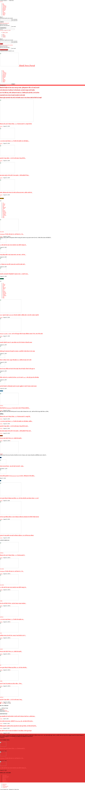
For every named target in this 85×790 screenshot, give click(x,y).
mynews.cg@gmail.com (9, 737)
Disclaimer (4, 783)
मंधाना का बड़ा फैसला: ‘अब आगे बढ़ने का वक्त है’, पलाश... (12, 466)
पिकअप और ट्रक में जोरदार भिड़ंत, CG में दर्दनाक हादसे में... (12, 555)
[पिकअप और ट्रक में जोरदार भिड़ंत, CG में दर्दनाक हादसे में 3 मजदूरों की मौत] (16, 121)
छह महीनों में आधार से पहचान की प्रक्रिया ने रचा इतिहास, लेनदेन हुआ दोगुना (16, 730)
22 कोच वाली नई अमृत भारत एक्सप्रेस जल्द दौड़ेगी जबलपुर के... (13, 245)
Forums (3, 35)
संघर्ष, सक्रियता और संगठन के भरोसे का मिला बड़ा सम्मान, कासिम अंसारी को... (16, 192)
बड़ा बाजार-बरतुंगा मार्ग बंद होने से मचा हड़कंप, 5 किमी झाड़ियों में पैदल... (14, 175)
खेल (3, 11)
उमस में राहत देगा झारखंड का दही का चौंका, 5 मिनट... (11, 683)
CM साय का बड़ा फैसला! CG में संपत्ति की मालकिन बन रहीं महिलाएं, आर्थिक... (16, 421)
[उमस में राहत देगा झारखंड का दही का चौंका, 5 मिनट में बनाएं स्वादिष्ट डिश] (9, 680)
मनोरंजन (3, 13)
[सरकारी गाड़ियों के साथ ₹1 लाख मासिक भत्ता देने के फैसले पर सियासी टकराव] (2, 340)
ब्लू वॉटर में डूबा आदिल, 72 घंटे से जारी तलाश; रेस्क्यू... (11, 699)
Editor (1, 126)
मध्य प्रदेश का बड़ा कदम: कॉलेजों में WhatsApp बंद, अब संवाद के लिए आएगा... (16, 721)
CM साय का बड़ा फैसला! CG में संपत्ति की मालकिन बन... (12, 619)
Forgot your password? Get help (6, 45)
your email (14, 26)
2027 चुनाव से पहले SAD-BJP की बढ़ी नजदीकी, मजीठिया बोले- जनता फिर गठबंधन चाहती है (19, 315)
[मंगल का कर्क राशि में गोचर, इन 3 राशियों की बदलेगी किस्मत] (9, 452)
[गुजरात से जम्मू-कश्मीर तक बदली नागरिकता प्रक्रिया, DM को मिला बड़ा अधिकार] (10, 533)
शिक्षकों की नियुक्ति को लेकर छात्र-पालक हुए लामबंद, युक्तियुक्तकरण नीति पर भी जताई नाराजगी (19, 87)
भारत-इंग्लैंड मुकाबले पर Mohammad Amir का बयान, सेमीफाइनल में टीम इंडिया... (17, 475)
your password (14, 20)
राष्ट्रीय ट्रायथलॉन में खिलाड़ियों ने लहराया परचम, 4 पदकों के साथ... (14, 274)
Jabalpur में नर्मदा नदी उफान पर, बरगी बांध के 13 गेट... (12, 234)
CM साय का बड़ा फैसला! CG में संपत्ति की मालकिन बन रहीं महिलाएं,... (14, 141)
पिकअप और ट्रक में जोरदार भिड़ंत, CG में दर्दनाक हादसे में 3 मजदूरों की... (15, 416)
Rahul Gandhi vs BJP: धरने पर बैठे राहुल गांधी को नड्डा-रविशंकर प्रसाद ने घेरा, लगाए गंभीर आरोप (21, 333)
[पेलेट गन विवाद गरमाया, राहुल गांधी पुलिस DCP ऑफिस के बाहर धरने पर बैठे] (2, 357)
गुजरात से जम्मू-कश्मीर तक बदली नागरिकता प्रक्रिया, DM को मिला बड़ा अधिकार (17, 535)
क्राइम (3, 205)
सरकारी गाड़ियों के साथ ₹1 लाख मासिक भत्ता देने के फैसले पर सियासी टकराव (16, 342)
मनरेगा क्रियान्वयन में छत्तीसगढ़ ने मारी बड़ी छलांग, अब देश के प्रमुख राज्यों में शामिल (17, 90)
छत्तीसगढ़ (4, 8)
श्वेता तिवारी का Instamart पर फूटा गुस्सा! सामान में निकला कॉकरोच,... (15, 408)
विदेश (3, 4)
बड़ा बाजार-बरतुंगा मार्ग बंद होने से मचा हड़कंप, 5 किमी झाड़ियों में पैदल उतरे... (16, 431)
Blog (3, 34)
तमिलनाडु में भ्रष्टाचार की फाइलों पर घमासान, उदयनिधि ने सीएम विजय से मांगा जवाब (17, 351)
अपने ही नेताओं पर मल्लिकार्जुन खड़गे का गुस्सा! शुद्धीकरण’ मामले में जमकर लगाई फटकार (18, 386)
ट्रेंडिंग (3, 14)
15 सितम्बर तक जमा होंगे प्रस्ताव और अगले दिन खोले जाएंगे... (13, 264)
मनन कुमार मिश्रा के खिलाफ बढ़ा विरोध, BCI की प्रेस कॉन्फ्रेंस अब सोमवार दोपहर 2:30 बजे (19, 498)
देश (3, 3)
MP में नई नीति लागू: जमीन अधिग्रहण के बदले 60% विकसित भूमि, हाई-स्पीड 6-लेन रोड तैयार (19, 92)
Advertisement (5, 786)
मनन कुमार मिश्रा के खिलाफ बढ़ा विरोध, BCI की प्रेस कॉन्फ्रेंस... (13, 667)
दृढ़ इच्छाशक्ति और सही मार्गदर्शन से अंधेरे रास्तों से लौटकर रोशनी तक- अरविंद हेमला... (17, 716)
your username (14, 19)
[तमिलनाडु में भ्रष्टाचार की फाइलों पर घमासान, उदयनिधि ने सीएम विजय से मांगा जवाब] (2, 348)
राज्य (3, 216)
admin (1, 728)
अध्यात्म (3, 12)
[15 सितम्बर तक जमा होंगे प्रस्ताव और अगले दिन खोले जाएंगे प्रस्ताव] (3, 261)
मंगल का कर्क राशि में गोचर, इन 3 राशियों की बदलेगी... (11, 438)
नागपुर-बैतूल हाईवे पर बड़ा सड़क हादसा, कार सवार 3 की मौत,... (13, 254)
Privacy (3, 785)
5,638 (3, 703)
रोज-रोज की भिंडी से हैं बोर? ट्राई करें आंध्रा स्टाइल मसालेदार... (13, 603)
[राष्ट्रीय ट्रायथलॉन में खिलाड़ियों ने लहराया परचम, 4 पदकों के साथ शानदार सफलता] (3, 271)
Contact (4, 36)
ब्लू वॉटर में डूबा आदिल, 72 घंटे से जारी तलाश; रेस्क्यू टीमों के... (13, 158)
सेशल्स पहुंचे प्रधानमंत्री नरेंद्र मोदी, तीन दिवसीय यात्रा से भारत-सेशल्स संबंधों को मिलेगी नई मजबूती (21, 97)
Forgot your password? (4, 23)
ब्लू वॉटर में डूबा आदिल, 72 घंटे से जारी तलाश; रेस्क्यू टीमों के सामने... (14, 426)
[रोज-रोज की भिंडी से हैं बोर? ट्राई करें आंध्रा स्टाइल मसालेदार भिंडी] (9, 599)
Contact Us (4, 787)
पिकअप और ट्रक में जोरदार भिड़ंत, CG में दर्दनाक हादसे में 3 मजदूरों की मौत (16, 123)
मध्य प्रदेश (4, 7)
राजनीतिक (4, 5)
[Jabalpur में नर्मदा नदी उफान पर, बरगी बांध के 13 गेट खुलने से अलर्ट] (9, 230)
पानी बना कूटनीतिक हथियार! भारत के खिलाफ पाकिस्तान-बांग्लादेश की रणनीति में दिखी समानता (19, 516)
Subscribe (7, 711)
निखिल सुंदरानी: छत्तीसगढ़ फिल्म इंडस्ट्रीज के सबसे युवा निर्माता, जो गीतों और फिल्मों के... (18, 726)
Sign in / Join (5, 32)
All (3, 202)
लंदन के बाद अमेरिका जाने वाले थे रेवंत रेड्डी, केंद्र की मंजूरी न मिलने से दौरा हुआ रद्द (17, 368)
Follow (5, 710)
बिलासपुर (4, 9)
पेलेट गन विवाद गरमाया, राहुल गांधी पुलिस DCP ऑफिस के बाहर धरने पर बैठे (15, 360)
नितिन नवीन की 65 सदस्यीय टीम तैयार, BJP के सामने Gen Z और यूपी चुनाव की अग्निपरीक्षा (19, 377)
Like (3, 709)
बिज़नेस (3, 10)
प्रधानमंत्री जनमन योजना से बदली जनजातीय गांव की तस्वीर (12, 95)
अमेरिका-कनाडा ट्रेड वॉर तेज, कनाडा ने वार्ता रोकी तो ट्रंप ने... (13, 635)
